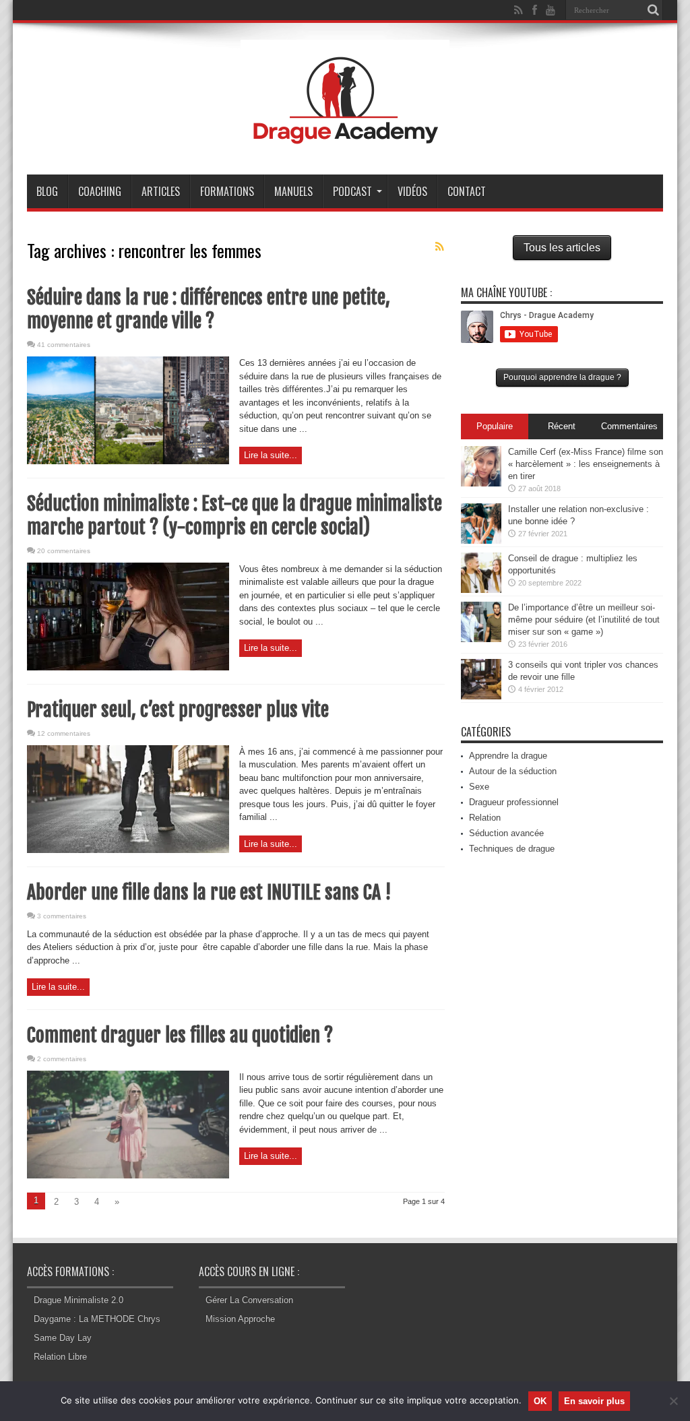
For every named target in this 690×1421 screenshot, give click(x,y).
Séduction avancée (506, 833)
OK (540, 1401)
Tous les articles (562, 247)
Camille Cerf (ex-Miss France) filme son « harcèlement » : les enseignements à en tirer (585, 464)
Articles (161, 191)
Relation (485, 818)
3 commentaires (61, 916)
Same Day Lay (63, 1338)
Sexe (479, 787)
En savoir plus (594, 1401)
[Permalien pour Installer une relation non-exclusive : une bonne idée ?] (481, 541)
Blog (47, 191)
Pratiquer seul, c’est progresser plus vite (178, 710)
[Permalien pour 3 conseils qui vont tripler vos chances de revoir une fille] (481, 696)
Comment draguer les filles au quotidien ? (180, 1035)
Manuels (293, 191)
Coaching (99, 191)
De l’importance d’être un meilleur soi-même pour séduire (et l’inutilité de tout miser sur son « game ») (584, 619)
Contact (466, 191)
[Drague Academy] (345, 141)
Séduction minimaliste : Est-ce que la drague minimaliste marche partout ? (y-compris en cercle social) (234, 515)
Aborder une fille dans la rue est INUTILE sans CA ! (209, 892)
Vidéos (412, 191)
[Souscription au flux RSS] (439, 246)
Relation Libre (60, 1357)
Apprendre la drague (508, 756)
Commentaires (629, 426)
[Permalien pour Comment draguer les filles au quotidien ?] (128, 1175)
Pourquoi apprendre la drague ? (562, 377)
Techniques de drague (512, 849)
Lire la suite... (270, 455)
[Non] (673, 1401)
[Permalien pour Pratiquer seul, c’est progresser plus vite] (128, 850)
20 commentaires (63, 551)
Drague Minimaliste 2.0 (78, 1300)
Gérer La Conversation (249, 1300)
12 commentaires (63, 733)
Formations (227, 191)
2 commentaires (61, 1059)
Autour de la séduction (513, 771)
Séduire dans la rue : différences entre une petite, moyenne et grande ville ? (208, 309)
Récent (561, 426)
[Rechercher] (653, 10)
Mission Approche (240, 1319)
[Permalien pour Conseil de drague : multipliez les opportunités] (481, 590)
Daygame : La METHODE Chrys (97, 1319)
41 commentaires (63, 344)
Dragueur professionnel (514, 802)
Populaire (494, 426)
